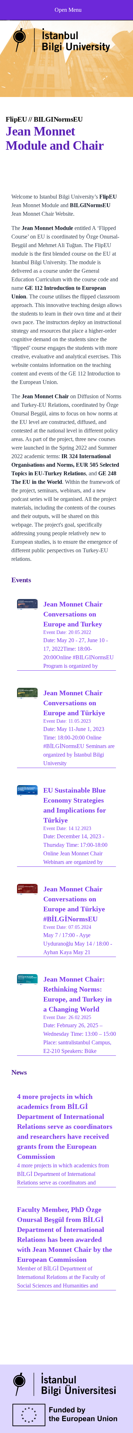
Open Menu (68, 10)
